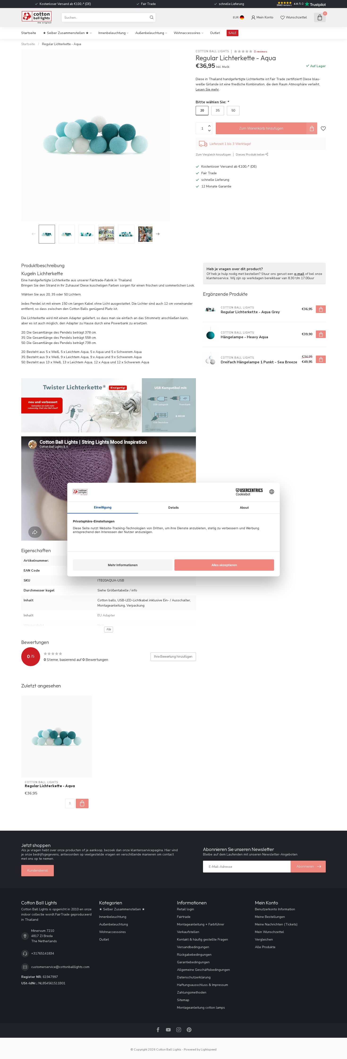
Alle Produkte (265, 947)
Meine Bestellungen (270, 917)
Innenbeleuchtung (112, 33)
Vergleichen (264, 939)
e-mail (299, 274)
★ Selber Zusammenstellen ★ (66, 33)
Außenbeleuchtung (149, 33)
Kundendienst (37, 870)
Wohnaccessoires (187, 33)
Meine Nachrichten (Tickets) (276, 924)
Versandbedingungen (193, 947)
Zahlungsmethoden (191, 992)
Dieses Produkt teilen (250, 154)
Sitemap (183, 1000)
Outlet (215, 33)
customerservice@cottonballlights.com (60, 967)
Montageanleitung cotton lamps (201, 1007)
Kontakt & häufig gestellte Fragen (202, 939)
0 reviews (260, 51)
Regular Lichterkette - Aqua (61, 44)
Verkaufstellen (188, 932)
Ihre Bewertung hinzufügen (173, 657)
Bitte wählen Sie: (212, 102)
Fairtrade (183, 917)
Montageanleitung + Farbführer (200, 924)
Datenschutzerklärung (194, 977)
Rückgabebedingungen (194, 954)
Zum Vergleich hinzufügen (213, 154)
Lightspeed (208, 1049)
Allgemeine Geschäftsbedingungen (203, 970)
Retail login (185, 909)
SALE (233, 33)
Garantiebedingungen (193, 962)
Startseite (28, 33)
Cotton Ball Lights (212, 51)
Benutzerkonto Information (275, 909)
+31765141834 (42, 953)
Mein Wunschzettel (269, 932)
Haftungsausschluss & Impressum (202, 985)
